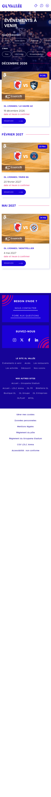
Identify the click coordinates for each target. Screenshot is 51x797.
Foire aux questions (25, 316)
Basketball (34, 41)
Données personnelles (25, 421)
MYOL (31, 398)
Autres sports (20, 41)
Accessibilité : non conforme (25, 451)
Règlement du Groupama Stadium (25, 439)
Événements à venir (12, 363)
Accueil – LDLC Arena (13, 388)
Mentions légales (25, 427)
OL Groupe (24, 393)
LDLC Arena (19, 54)
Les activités (12, 368)
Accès (27, 363)
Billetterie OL (42, 388)
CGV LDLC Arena (25, 445)
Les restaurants (41, 363)
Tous (6, 41)
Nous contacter (25, 308)
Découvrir (26, 368)
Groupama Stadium (36, 54)
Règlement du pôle (25, 433)
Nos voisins (39, 368)
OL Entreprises (40, 393)
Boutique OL (10, 393)
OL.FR (30, 388)
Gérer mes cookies (25, 415)
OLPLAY (21, 398)
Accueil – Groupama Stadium (26, 383)
